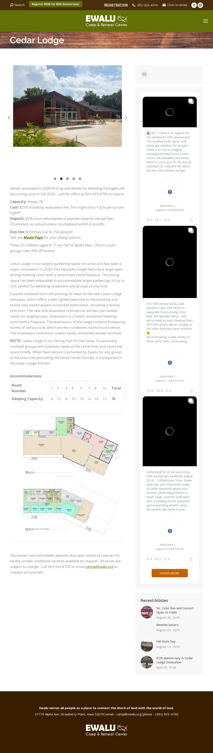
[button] (9, 118)
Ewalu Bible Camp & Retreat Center (170, 199)
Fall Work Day (166, 641)
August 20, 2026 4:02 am (169, 549)
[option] (67, 106)
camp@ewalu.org (99, 566)
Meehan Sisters (167, 625)
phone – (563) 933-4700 (160, 714)
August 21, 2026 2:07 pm (169, 380)
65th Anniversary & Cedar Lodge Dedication (174, 660)
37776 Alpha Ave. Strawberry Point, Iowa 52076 (69, 714)
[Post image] (147, 612)
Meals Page (33, 237)
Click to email (177, 5)
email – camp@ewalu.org (123, 714)
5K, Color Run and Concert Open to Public (175, 610)
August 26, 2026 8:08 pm (169, 210)
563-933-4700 (147, 5)
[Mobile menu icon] (205, 21)
